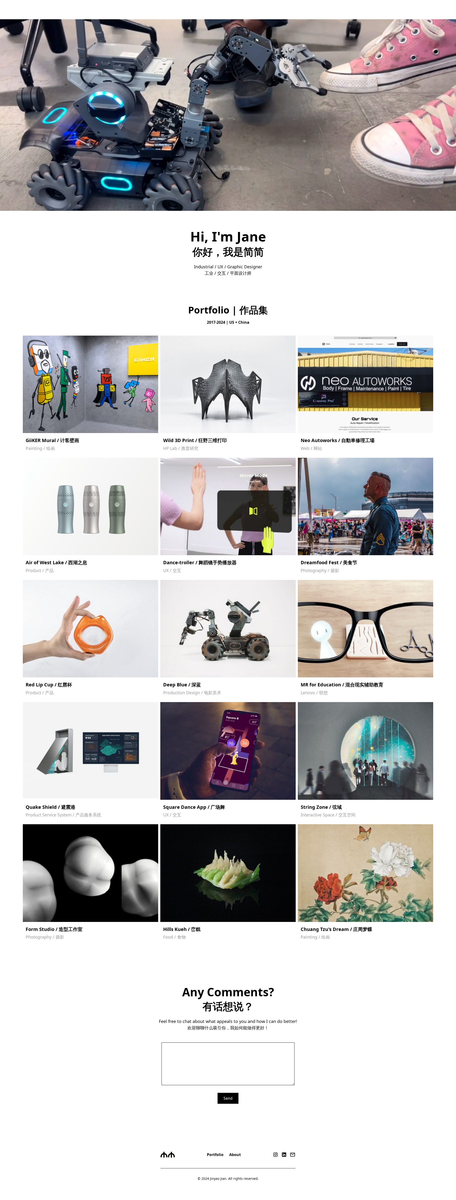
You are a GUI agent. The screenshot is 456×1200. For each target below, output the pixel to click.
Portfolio (215, 1154)
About (235, 1154)
